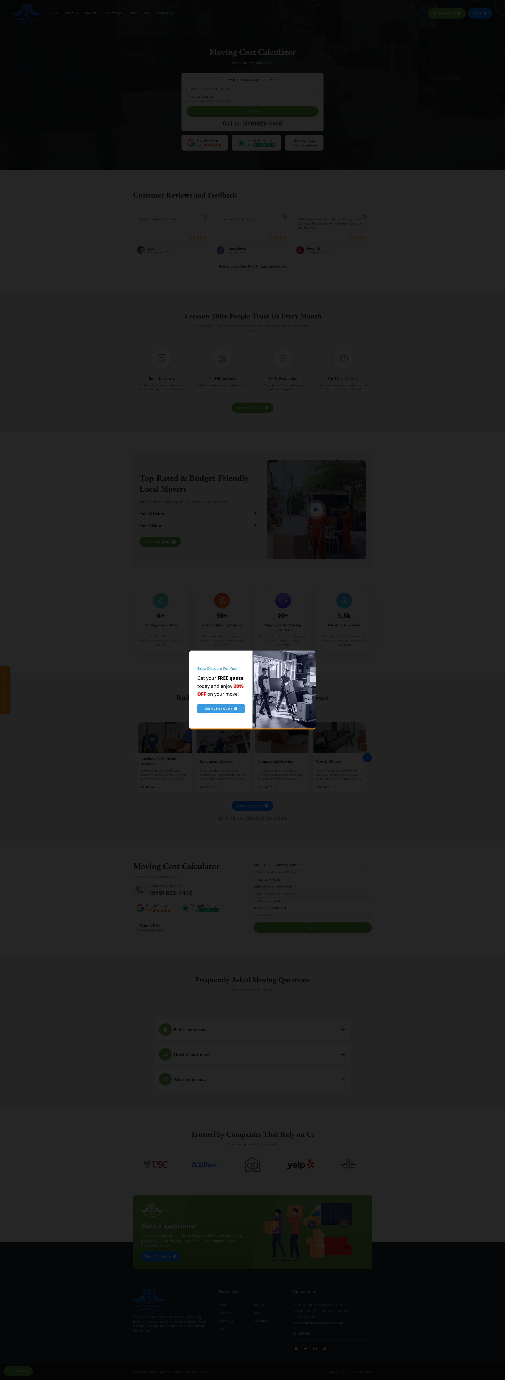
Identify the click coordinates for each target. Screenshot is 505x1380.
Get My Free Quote (218, 709)
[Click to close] (311, 655)
